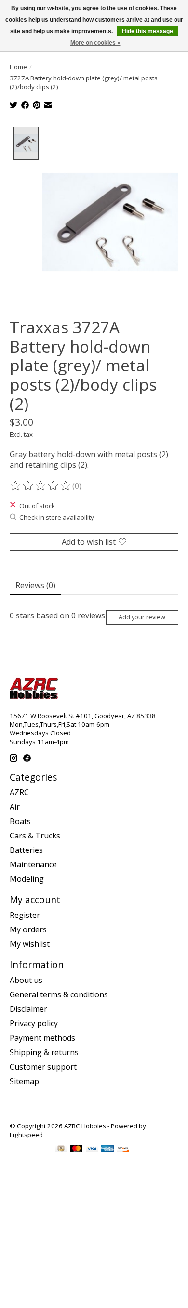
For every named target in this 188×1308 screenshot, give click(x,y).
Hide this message (147, 31)
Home (18, 67)
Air (15, 806)
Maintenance (33, 864)
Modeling (27, 879)
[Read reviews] (41, 486)
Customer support (43, 1066)
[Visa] (92, 1149)
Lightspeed (26, 1134)
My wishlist (30, 944)
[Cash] (61, 1149)
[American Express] (107, 1149)
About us (26, 980)
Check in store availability (56, 517)
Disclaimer (28, 1009)
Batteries (26, 850)
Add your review (142, 617)
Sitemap (24, 1081)
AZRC (19, 792)
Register (25, 915)
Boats (20, 821)
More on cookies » (95, 42)
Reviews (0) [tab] (35, 585)
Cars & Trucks (35, 835)
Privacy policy (34, 1023)
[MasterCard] (76, 1149)
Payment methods (42, 1038)
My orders (28, 929)
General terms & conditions (59, 994)
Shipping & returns (44, 1052)
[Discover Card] (123, 1149)
